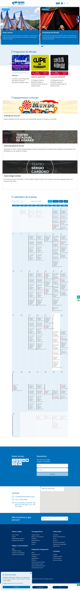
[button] (10, 63)
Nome (40, 465)
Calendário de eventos (25, 196)
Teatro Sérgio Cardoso (37, 564)
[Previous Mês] (13, 201)
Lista (66, 201)
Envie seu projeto (57, 560)
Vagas (13, 549)
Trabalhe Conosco (16, 551)
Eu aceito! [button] (16, 587)
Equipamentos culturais (26, 97)
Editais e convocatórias (38, 536)
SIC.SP (54, 538)
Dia (61, 201)
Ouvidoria (55, 535)
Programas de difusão (24, 51)
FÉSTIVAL (34, 560)
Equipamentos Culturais (18, 538)
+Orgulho (34, 556)
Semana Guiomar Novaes (38, 562)
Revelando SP (35, 558)
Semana (55, 201)
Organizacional (35, 535)
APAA (33, 552)
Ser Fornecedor (57, 558)
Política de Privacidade (59, 542)
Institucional (5, 9)
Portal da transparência (59, 536)
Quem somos (15, 535)
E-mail (40, 470)
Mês (50, 201)
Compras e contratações (18, 552)
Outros (33, 544)
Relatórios (34, 538)
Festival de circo (36, 554)
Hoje (22, 201)
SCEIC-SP (55, 540)
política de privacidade (17, 583)
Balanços (34, 542)
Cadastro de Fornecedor (18, 554)
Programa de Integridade (59, 544)
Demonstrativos (36, 540)
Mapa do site (56, 546)
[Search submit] (66, 519)
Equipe (14, 536)
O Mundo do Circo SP (37, 567)
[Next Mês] (17, 201)
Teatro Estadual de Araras (38, 566)
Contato (55, 554)
